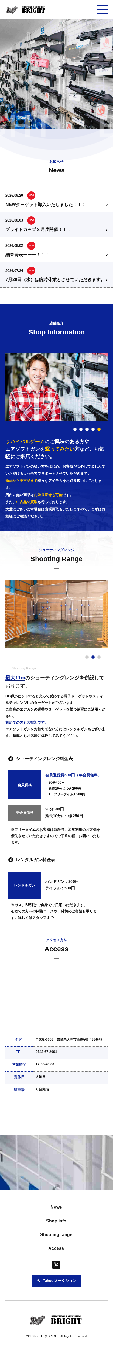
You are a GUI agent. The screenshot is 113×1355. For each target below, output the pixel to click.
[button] (75, 429)
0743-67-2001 (46, 1052)
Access (56, 1248)
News (56, 1207)
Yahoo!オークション (81, 1118)
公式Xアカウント (37, 1118)
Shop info (56, 1221)
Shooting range (56, 1234)
